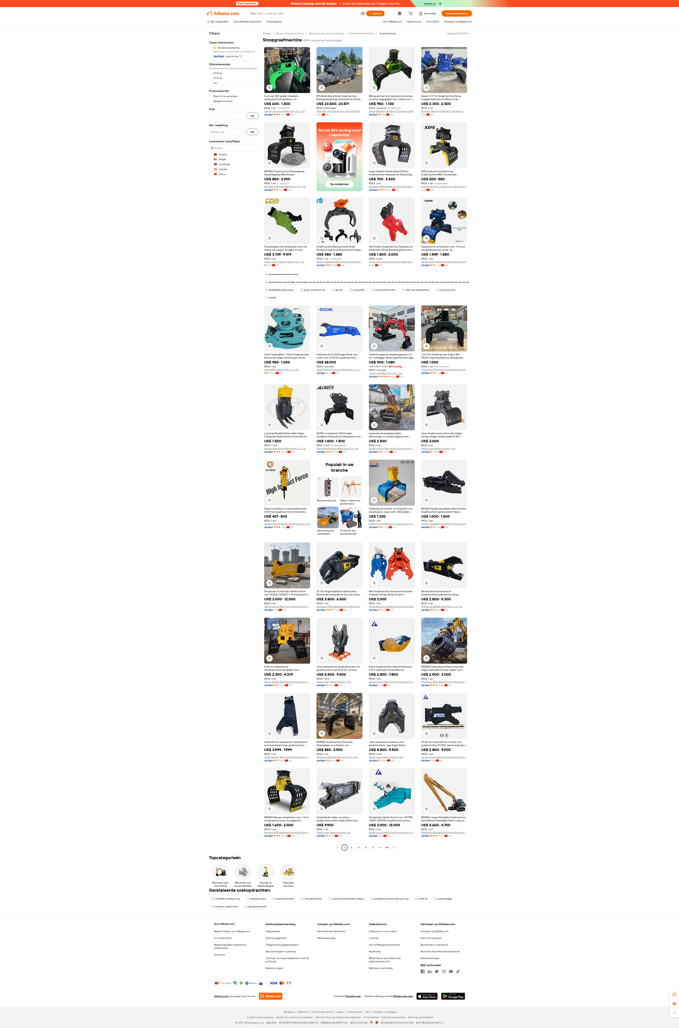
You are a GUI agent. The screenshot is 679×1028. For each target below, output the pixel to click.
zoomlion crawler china (226, 906)
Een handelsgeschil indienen (384, 944)
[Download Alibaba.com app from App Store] (427, 996)
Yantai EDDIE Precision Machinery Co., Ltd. (339, 369)
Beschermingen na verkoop (281, 951)
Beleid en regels (274, 968)
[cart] (411, 14)
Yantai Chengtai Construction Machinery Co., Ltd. (392, 261)
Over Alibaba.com (224, 923)
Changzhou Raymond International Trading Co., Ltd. (444, 369)
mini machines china (385, 290)
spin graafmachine (257, 906)
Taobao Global (354, 1011)
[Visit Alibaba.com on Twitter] (437, 971)
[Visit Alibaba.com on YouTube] (451, 971)
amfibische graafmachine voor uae (391, 899)
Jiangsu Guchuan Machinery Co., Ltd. (284, 111)
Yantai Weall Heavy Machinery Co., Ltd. (338, 448)
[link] (674, 994)
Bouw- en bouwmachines (290, 33)
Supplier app (353, 996)
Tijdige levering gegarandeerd (282, 944)
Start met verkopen (431, 938)
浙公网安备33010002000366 (397, 1022)
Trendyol (377, 1011)
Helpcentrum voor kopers (383, 931)
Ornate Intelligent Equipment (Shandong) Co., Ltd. (444, 523)
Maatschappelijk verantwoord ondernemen (230, 946)
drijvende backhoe (285, 899)
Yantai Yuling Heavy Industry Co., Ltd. (284, 261)
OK (252, 115)
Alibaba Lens (221, 996)
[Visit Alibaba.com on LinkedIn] (430, 971)
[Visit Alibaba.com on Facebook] (422, 971)
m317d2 (272, 297)
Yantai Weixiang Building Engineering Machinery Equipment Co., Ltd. (392, 111)
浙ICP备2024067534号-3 (430, 1022)
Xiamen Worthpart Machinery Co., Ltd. (285, 448)
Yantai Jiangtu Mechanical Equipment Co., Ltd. (392, 448)
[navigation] (234, 441)
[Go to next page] (394, 847)
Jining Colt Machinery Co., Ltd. (385, 373)
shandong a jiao (258, 899)
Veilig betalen (273, 931)
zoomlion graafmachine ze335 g (348, 899)
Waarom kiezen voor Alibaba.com (232, 931)
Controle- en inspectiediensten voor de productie (287, 960)
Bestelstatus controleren (434, 944)
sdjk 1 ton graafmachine (417, 290)
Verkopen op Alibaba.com (434, 931)
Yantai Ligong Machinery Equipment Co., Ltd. (287, 606)
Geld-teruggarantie (276, 938)
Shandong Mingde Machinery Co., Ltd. (285, 186)
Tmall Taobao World (322, 1011)
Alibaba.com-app (403, 996)
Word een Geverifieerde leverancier (440, 951)
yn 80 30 (423, 899)
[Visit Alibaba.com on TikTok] (458, 971)
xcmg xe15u (359, 290)
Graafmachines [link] (387, 33)
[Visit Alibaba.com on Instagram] (444, 971)
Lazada (339, 1011)
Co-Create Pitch (223, 938)
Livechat (373, 938)
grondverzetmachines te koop (283, 274)
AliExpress (289, 1011)
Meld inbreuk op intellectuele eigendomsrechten (385, 960)
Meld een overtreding (381, 968)
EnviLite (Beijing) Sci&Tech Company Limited (444, 111)
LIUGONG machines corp (227, 899)
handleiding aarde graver (281, 290)
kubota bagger (445, 899)
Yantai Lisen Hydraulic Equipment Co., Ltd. (287, 523)
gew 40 (339, 290)
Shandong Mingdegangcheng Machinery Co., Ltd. (392, 186)
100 (387, 847)
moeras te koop (447, 290)
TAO (367, 1011)
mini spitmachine (313, 899)
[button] (363, 13)
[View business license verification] (371, 1022)
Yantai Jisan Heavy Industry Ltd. (438, 448)
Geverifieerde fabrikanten (331, 931)
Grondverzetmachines (362, 33)
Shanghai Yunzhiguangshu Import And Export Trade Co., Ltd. (339, 111)
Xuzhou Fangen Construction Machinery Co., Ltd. (444, 186)
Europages (391, 1011)
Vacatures (219, 954)
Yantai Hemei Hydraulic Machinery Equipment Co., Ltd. (444, 261)
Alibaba (267, 33)
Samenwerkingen (430, 958)
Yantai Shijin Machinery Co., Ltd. (281, 369)
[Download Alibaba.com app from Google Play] (453, 996)
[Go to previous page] (337, 847)
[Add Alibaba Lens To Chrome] (270, 996)
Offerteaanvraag (326, 938)
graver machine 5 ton (314, 290)
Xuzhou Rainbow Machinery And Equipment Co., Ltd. (339, 261)
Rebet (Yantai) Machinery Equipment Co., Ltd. (392, 523)
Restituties (375, 951)
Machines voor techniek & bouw (326, 33)
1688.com (303, 1011)
